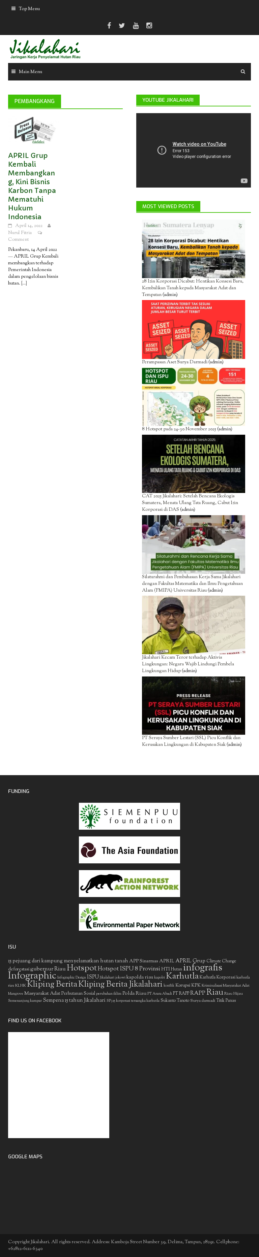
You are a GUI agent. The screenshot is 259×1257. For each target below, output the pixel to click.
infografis (202, 968)
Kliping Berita (52, 985)
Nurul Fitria (20, 233)
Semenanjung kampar (25, 1000)
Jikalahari (107, 977)
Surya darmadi (202, 1001)
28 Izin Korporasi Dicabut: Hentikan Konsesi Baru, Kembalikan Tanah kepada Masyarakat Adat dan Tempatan (192, 288)
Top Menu (29, 9)
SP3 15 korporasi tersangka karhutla (133, 1000)
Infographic (32, 976)
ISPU (93, 977)
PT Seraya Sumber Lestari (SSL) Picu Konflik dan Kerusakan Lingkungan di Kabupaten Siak (191, 741)
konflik (169, 985)
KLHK (20, 986)
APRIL (166, 961)
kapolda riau (139, 977)
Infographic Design (71, 977)
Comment (18, 239)
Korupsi (182, 985)
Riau (214, 993)
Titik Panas (226, 1001)
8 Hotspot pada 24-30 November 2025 (179, 429)
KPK (196, 985)
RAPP (197, 993)
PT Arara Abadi (159, 993)
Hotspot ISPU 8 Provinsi (129, 969)
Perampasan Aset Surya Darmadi (174, 362)
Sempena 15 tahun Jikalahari (74, 1000)
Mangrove (15, 993)
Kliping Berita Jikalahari (120, 985)
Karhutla (182, 976)
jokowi (120, 977)
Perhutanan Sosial (78, 993)
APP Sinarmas (143, 961)
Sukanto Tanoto (175, 1001)
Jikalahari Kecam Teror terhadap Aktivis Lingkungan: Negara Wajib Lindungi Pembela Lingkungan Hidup (188, 664)
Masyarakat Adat (42, 993)
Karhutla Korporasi (217, 977)
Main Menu (30, 72)
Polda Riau (134, 993)
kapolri (159, 977)
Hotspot (82, 968)
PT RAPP (181, 994)
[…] (23, 283)
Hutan (176, 969)
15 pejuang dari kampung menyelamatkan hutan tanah (68, 961)
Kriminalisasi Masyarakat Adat (226, 985)
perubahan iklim (108, 993)
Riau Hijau (233, 994)
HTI (165, 969)
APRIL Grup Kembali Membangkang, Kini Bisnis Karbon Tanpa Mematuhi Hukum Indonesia (32, 186)
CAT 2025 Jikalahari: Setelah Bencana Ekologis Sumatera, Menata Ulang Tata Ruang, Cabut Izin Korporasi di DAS (190, 503)
